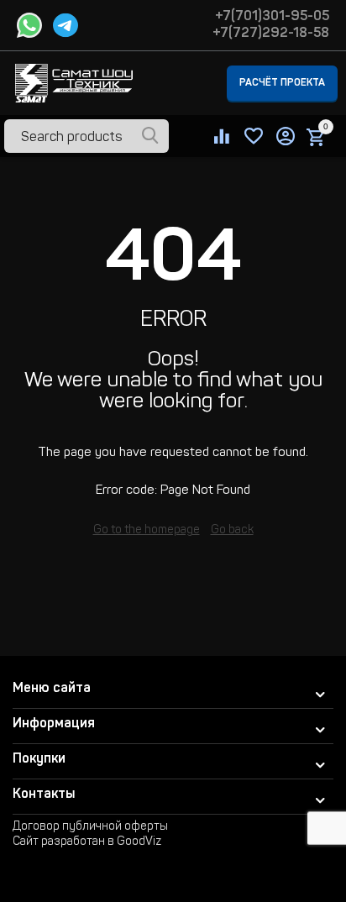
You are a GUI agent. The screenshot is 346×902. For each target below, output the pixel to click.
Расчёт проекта (282, 83)
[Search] (150, 137)
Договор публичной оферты (90, 827)
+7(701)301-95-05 (272, 17)
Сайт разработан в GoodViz (87, 842)
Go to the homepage (146, 531)
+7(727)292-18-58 (270, 33)
